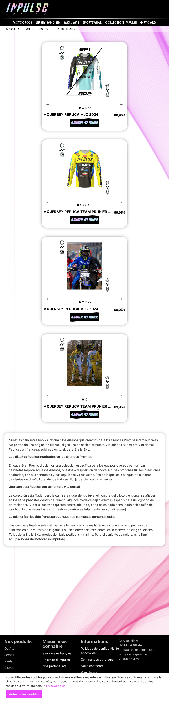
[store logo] (27, 9)
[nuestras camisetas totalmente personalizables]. (89, 509)
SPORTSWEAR (92, 22)
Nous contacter (92, 666)
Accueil (10, 29)
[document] (85, 687)
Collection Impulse (121, 22)
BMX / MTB (71, 22)
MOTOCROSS (22, 22)
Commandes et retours (97, 659)
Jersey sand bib (48, 22)
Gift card (148, 22)
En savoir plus (55, 686)
